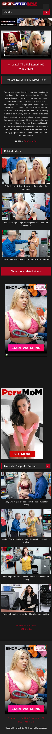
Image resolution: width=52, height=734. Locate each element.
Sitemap (12, 718)
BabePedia (26, 629)
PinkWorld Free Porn (26, 625)
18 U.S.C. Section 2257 (32, 718)
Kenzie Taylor (30, 141)
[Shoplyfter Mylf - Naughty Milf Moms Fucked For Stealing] (21, 4)
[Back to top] (43, 725)
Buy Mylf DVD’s (26, 722)
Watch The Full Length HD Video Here (27, 66)
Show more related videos (26, 271)
